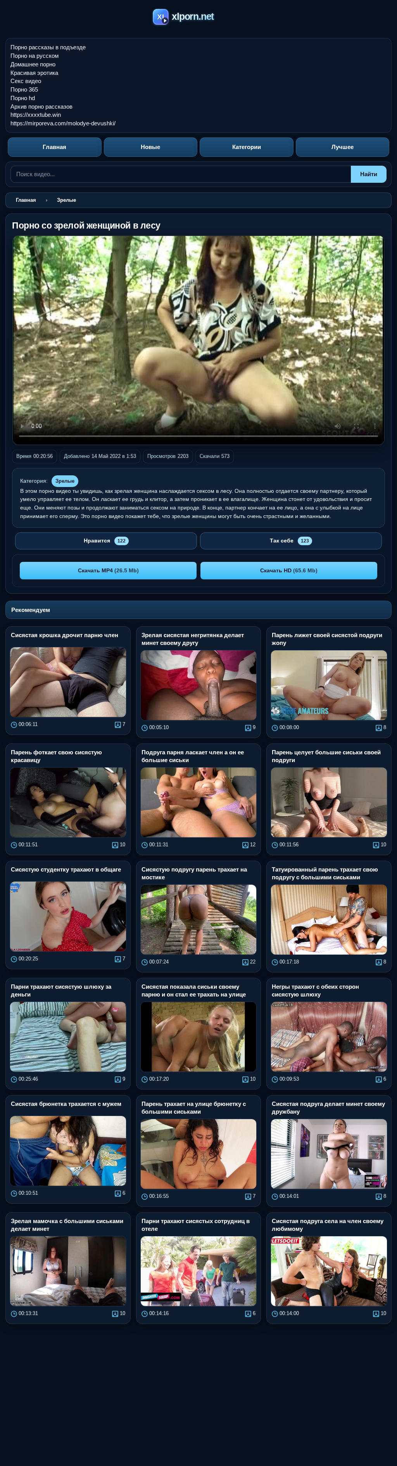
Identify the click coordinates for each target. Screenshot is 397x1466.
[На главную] (198, 18)
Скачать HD (289, 570)
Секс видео (25, 81)
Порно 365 (24, 89)
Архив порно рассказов (41, 106)
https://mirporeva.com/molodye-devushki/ (63, 123)
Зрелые (64, 481)
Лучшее (342, 147)
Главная (54, 147)
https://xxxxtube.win (35, 114)
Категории (246, 147)
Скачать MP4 (108, 570)
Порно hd (22, 98)
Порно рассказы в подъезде (48, 47)
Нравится (105, 540)
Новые (150, 147)
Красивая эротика (34, 72)
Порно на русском (34, 55)
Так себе (289, 540)
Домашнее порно (32, 64)
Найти (368, 174)
